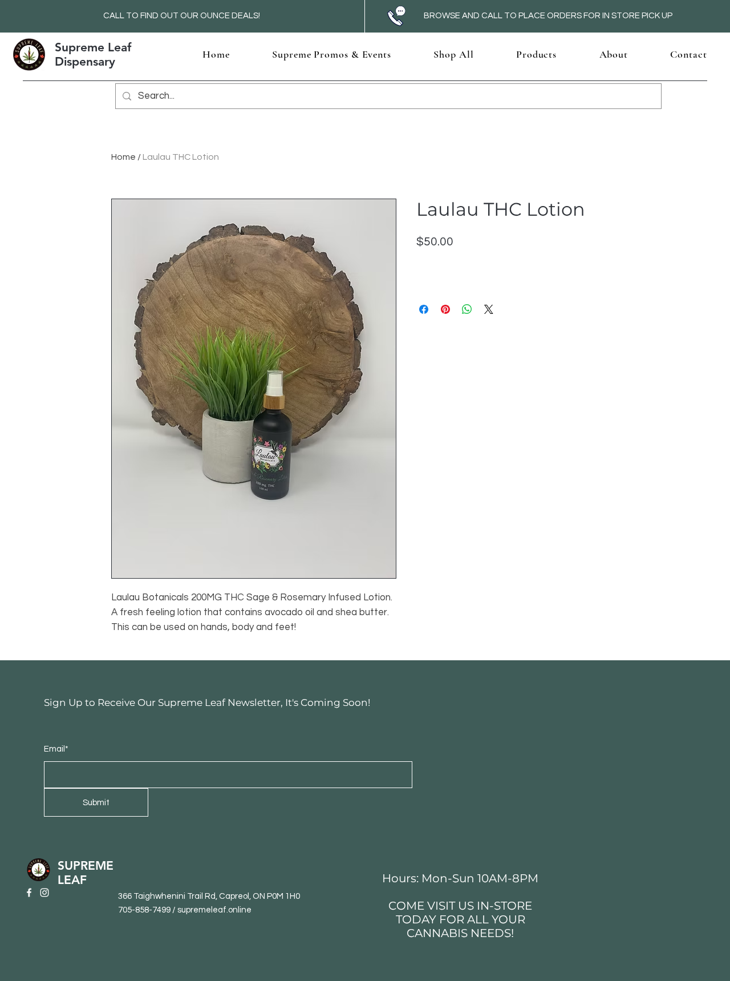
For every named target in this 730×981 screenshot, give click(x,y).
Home (123, 157)
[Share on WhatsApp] (467, 309)
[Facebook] (29, 892)
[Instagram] (44, 892)
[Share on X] (489, 309)
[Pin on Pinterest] (445, 309)
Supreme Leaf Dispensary (93, 54)
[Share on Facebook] (424, 309)
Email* (56, 749)
